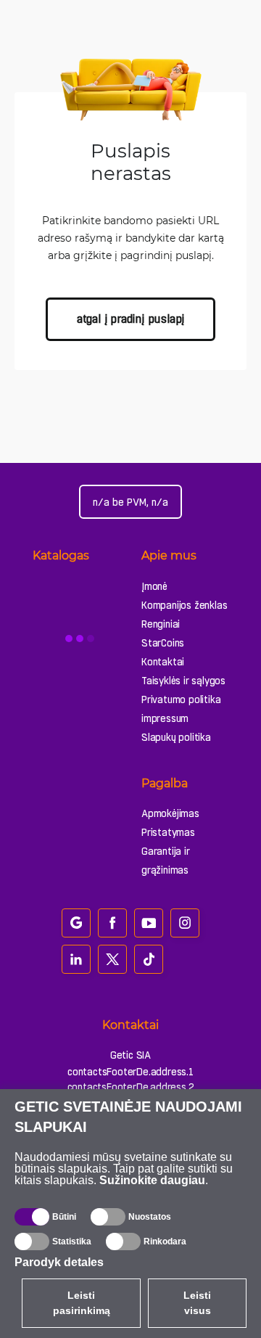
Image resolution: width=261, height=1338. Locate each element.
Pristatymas (168, 832)
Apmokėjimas (170, 813)
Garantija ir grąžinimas (165, 860)
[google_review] (76, 922)
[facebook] (112, 922)
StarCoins (162, 643)
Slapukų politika (176, 737)
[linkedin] (76, 959)
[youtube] (148, 922)
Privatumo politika (180, 699)
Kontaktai (162, 662)
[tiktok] (148, 959)
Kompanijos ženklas (184, 605)
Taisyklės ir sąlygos (183, 680)
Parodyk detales (59, 1262)
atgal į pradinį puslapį (130, 319)
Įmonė (154, 586)
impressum (164, 718)
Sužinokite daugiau (152, 1180)
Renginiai (160, 624)
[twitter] (112, 959)
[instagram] (184, 922)
